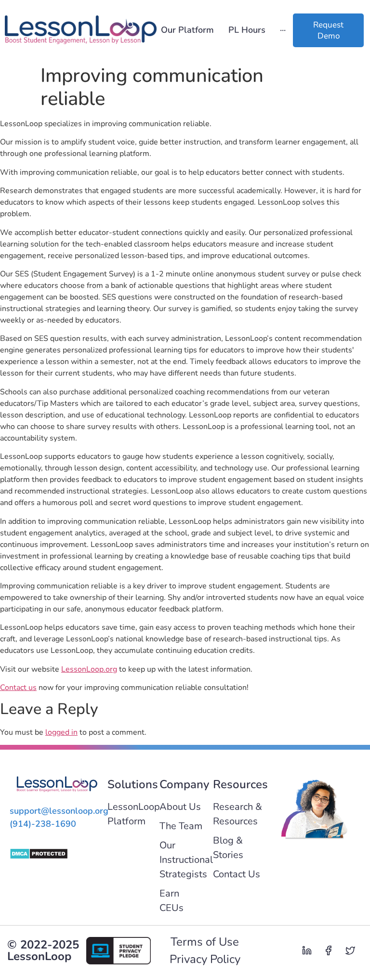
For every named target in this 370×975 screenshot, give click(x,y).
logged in (61, 732)
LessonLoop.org (89, 669)
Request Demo (328, 30)
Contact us (18, 687)
